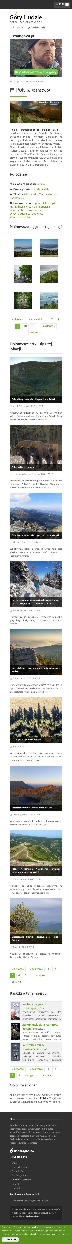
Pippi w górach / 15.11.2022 (27, 815)
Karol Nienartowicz (53, 102)
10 (25, 326)
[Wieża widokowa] (23, 274)
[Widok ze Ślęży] (49, 300)
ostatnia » (35, 332)
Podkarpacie (17, 198)
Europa (39, 82)
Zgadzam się (10, 1239)
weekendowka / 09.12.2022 (27, 611)
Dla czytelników (20, 1167)
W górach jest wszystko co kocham (31, 1201)
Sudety (45, 189)
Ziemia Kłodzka (48, 194)
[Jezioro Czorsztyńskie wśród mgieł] (23, 248)
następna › (49, 326)
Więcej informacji (60, 1234)
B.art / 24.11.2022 (22, 747)
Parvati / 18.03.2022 (23, 947)
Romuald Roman (30, 1029)
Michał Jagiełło (29, 1008)
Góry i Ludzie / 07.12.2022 (26, 678)
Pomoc (15, 1184)
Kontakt (16, 1188)
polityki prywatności (41, 1234)
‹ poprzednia (36, 319)
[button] (62, 5)
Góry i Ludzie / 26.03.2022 (26, 879)
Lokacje (30, 82)
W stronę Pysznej (33, 1045)
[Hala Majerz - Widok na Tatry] (49, 248)
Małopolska (31, 194)
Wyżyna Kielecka (20, 217)
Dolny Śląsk (48, 203)
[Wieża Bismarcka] (23, 300)
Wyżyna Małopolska (38, 206)
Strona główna (17, 82)
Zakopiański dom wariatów (40, 1024)
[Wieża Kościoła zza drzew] (49, 274)
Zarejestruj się (38, 27)
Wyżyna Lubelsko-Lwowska (26, 213)
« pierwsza (18, 319)
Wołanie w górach (34, 1004)
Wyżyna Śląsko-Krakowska (25, 210)
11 (33, 326)
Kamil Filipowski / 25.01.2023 (28, 406)
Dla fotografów (19, 1175)
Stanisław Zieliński (31, 1049)
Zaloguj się (18, 27)
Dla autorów (18, 1171)
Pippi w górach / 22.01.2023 (27, 542)
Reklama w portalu (21, 1180)
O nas (14, 1163)
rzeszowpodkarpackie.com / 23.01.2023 (33, 474)
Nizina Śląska (17, 206)
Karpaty (36, 189)
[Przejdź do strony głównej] (26, 17)
